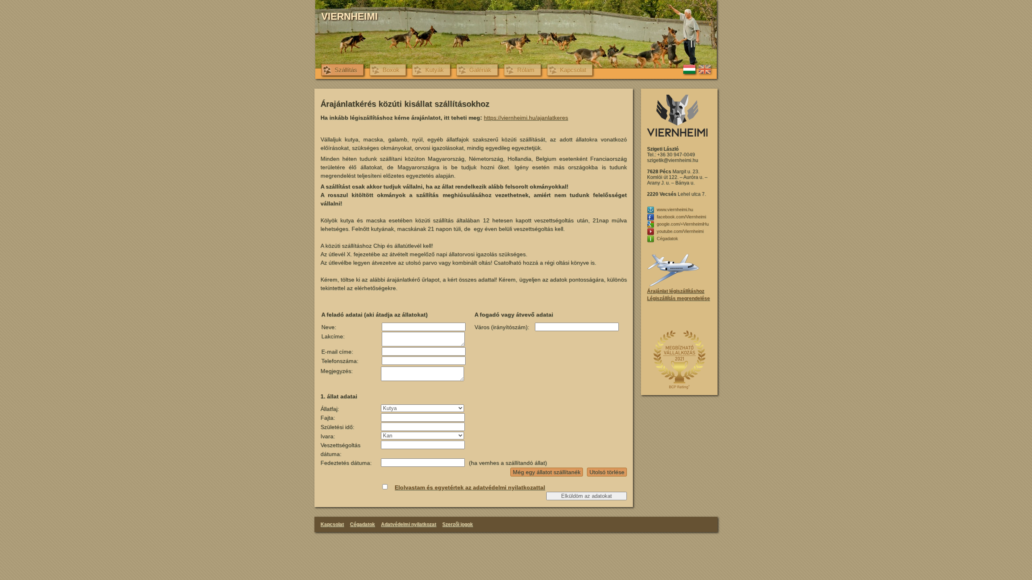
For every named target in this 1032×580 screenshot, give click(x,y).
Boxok (391, 69)
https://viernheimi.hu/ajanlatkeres (526, 117)
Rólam (526, 69)
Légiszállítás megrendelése (678, 298)
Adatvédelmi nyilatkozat (408, 524)
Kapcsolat (573, 69)
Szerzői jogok (457, 524)
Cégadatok (362, 524)
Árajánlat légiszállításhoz (675, 291)
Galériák (480, 69)
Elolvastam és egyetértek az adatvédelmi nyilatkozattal (470, 487)
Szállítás (346, 69)
